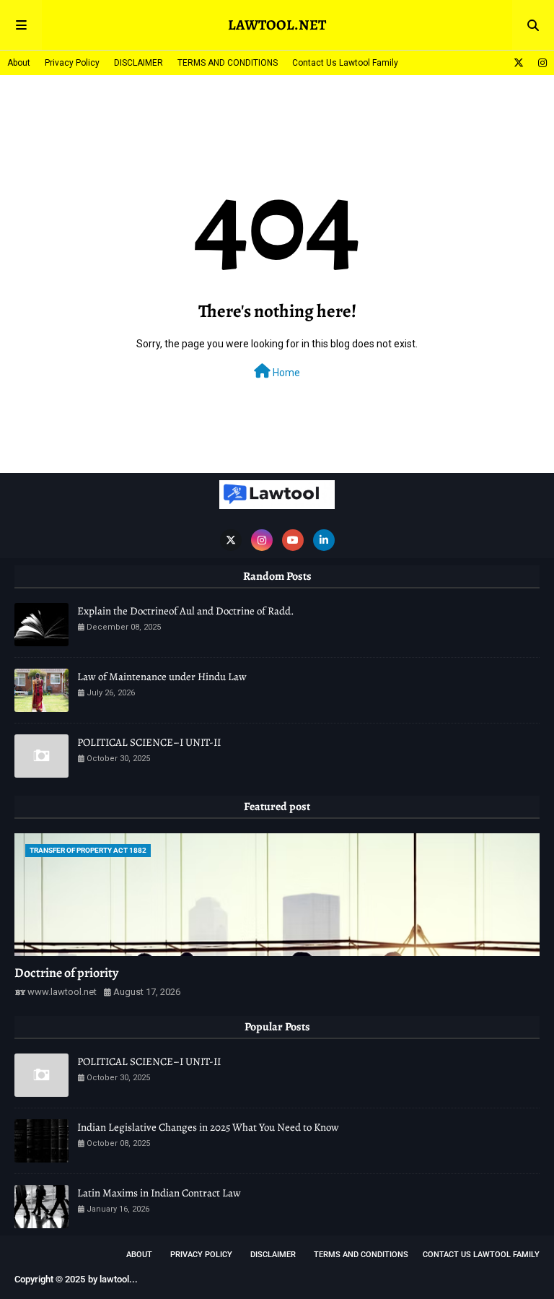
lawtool (114, 1279)
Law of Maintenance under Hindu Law (162, 676)
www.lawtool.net (62, 991)
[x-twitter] (518, 63)
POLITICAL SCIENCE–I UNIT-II (149, 742)
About (18, 63)
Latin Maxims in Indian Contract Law (159, 1193)
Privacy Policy (72, 63)
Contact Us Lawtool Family (345, 63)
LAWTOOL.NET (277, 25)
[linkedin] (324, 540)
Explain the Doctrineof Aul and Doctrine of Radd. (185, 611)
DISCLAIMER (138, 63)
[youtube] (293, 540)
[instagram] (541, 63)
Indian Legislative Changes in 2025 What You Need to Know (208, 1127)
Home (285, 372)
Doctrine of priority (66, 972)
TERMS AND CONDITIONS (227, 63)
